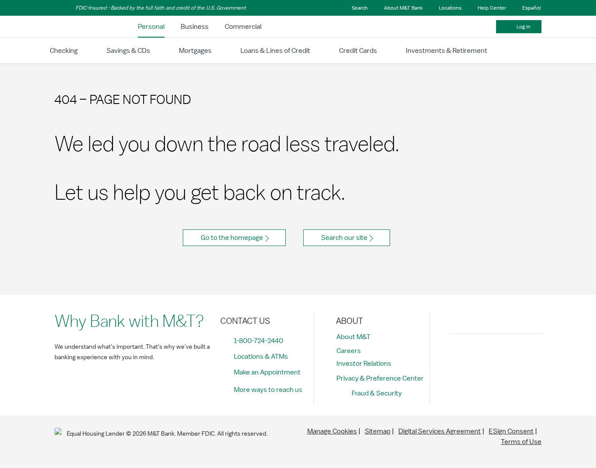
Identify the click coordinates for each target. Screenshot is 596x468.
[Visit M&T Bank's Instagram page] (478, 355)
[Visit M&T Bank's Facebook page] (459, 355)
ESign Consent (511, 431)
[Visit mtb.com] (77, 26)
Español (531, 7)
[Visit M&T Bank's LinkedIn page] (518, 355)
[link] (151, 26)
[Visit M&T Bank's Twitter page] (498, 355)
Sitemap (377, 431)
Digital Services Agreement (439, 431)
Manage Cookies (332, 431)
